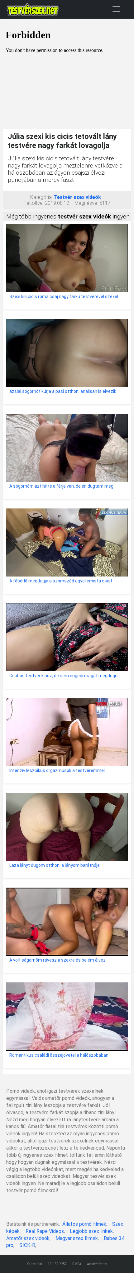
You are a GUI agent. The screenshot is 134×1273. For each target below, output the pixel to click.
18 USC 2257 (57, 1264)
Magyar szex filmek (76, 1238)
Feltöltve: (34, 203)
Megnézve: (86, 203)
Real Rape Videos (45, 1231)
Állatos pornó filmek (84, 1224)
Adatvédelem (97, 1264)
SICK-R (27, 1245)
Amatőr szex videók (28, 1238)
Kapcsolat (34, 1264)
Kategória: (41, 197)
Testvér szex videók (77, 197)
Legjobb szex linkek (91, 1231)
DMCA (76, 1264)
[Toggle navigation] (116, 8)
